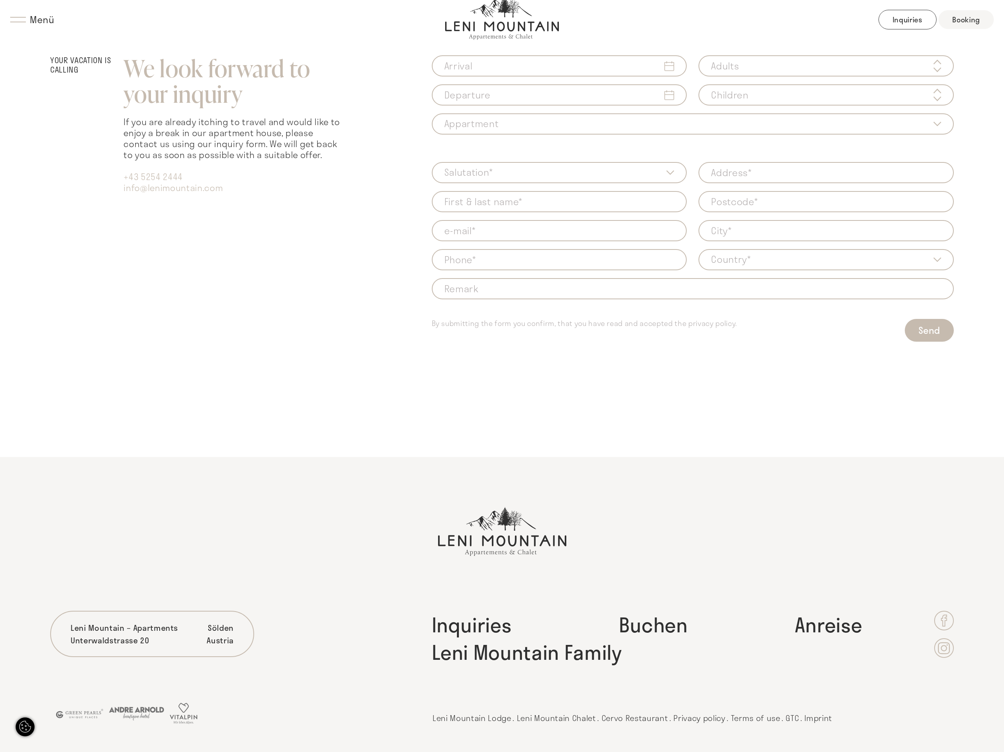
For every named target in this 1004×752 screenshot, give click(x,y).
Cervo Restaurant (635, 718)
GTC (792, 718)
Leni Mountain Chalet (556, 718)
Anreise (828, 624)
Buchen (653, 624)
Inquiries (907, 19)
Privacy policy (699, 718)
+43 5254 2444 (153, 176)
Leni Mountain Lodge (472, 718)
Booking (966, 19)
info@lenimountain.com (173, 187)
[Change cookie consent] (25, 726)
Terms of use (755, 718)
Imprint (818, 718)
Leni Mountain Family (527, 652)
